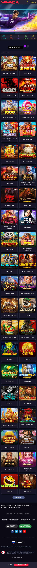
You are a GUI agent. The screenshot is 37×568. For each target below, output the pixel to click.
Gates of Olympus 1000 (9, 117)
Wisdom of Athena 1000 (9, 425)
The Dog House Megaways (27, 249)
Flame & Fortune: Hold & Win (27, 425)
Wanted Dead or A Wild (27, 337)
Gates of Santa (9, 293)
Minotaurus (27, 205)
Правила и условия (23, 514)
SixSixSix (9, 403)
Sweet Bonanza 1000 (27, 117)
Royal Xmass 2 (27, 161)
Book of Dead (27, 403)
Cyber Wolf (27, 381)
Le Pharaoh (9, 271)
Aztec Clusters (9, 447)
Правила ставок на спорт (10, 519)
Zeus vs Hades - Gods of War (9, 139)
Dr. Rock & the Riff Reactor (9, 227)
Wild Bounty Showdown (9, 315)
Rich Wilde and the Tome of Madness (27, 183)
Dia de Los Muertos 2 (27, 271)
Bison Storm (27, 73)
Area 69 (9, 359)
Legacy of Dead (9, 161)
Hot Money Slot (9, 381)
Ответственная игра (28, 519)
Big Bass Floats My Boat (9, 337)
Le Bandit (27, 315)
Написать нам (10, 514)
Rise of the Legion (27, 95)
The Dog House (27, 139)
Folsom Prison (9, 469)
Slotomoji (9, 491)
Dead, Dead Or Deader (9, 95)
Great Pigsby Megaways (27, 293)
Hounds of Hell (9, 205)
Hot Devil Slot (27, 491)
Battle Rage (9, 183)
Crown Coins (27, 359)
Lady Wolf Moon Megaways (27, 469)
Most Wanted (27, 447)
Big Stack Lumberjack (9, 73)
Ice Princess (27, 227)
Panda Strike (9, 249)
